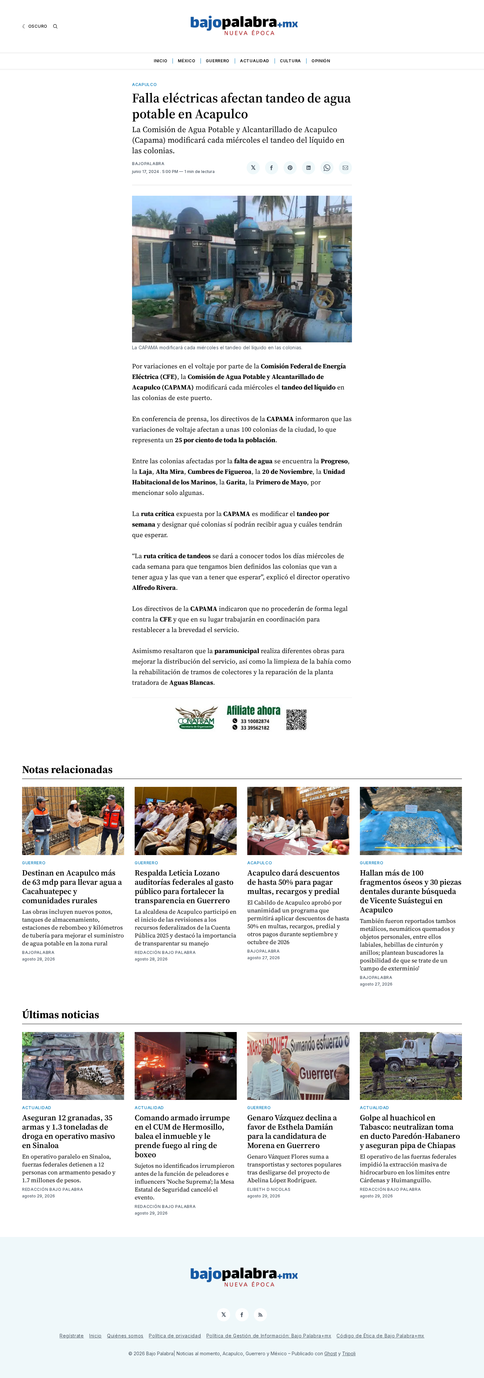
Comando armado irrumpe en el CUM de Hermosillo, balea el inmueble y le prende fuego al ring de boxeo (182, 1136)
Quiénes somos (125, 1335)
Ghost (330, 1353)
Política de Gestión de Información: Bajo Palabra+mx (269, 1335)
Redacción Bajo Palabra (165, 952)
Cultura (290, 60)
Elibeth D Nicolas (269, 1189)
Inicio (160, 60)
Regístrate (72, 1335)
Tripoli (349, 1353)
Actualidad (254, 60)
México (186, 60)
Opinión (320, 60)
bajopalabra (148, 163)
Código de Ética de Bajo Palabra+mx (380, 1335)
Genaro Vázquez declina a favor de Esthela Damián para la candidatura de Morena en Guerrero (292, 1131)
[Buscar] (55, 26)
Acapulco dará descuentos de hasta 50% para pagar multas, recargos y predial (293, 882)
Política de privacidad (175, 1335)
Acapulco (144, 84)
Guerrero (217, 60)
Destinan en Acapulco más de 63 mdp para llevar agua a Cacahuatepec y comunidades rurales (72, 886)
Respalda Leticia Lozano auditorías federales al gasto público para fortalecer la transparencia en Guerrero (184, 886)
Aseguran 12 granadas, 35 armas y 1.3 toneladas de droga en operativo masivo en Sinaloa (68, 1131)
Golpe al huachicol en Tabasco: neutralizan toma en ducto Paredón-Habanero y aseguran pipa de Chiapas (410, 1131)
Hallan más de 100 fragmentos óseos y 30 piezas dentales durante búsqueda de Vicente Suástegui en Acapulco (411, 891)
